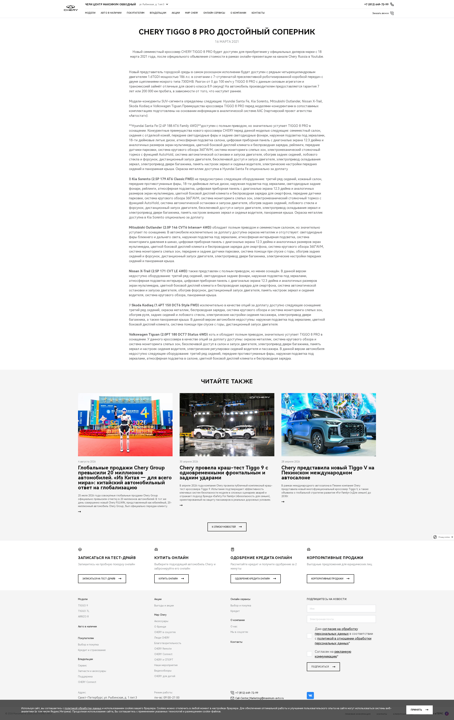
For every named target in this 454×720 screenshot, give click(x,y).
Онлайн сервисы (214, 13)
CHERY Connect (87, 682)
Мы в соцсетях (239, 632)
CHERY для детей (164, 676)
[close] (452, 537)
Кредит (235, 611)
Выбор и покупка (88, 644)
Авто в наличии (111, 13)
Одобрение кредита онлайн (252, 578)
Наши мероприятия (166, 665)
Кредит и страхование (92, 650)
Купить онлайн (168, 578)
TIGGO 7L (83, 611)
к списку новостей (224, 527)
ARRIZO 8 (83, 616)
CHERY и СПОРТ (163, 659)
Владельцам (158, 13)
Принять (416, 710)
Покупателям (136, 13)
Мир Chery (191, 13)
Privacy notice (444, 537)
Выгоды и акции (164, 605)
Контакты (258, 13)
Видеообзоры (162, 670)
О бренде (160, 626)
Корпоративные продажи (327, 578)
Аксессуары (161, 621)
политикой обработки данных (83, 708)
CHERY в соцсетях (165, 632)
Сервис (82, 665)
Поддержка (85, 676)
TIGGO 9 (83, 605)
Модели (90, 13)
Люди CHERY (162, 637)
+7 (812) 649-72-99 (246, 692)
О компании (238, 13)
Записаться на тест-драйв (98, 578)
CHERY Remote (163, 648)
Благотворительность (167, 643)
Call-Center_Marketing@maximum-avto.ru (259, 698)
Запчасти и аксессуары (92, 671)
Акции (176, 13)
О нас (234, 626)
